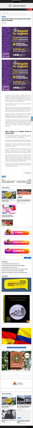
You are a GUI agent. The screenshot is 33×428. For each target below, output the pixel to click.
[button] (2, 9)
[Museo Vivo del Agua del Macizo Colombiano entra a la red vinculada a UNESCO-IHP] (24, 400)
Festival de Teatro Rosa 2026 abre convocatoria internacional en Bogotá (7, 216)
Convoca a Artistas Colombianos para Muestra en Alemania (17, 347)
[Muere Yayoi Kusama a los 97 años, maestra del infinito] (9, 414)
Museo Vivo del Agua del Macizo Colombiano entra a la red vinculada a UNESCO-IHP (13, 265)
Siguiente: (24, 181)
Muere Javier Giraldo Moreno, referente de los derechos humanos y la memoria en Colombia (14, 269)
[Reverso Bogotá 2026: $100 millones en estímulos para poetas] (9, 194)
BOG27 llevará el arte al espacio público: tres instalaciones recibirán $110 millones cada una (24, 201)
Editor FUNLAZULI (4, 22)
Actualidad (19, 403)
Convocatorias (4, 16)
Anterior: (8, 181)
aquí (16, 166)
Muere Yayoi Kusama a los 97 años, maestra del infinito (9, 267)
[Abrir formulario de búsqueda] (25, 9)
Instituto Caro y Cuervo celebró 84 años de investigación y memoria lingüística (13, 270)
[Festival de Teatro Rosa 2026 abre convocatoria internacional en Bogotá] (9, 209)
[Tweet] (3, 177)
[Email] (5, 177)
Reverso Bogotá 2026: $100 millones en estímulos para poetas (8, 200)
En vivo (30, 9)
